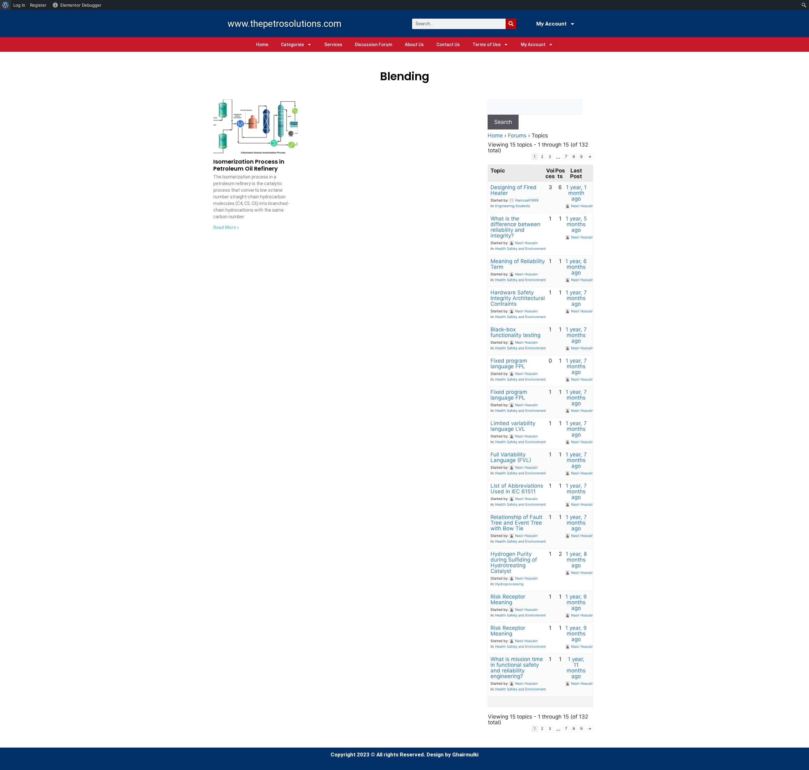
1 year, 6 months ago (576, 267)
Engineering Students (512, 206)
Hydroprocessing (509, 584)
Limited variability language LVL (512, 426)
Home (262, 44)
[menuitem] (5, 5)
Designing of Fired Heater (513, 190)
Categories (292, 44)
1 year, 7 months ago (576, 298)
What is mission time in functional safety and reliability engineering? (516, 667)
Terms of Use (486, 44)
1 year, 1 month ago (576, 193)
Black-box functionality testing (515, 332)
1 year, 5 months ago (576, 224)
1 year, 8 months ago (576, 559)
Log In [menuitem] (19, 5)
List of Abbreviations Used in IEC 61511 (516, 489)
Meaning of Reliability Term (517, 264)
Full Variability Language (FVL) (510, 457)
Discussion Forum (373, 44)
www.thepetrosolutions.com (284, 23)
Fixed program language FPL (508, 364)
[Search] (511, 24)
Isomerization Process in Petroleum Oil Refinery (248, 165)
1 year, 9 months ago (576, 602)
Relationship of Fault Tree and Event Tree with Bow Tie (516, 523)
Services (333, 44)
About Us (414, 44)
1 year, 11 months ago (576, 667)
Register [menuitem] (38, 5)
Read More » (226, 227)
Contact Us (448, 44)
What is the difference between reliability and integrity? (515, 227)
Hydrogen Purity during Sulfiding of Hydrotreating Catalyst (513, 562)
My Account (551, 24)
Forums (517, 135)
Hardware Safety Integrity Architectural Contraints (517, 298)
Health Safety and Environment (520, 248)
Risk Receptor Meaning (507, 599)
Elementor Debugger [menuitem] (80, 5)
